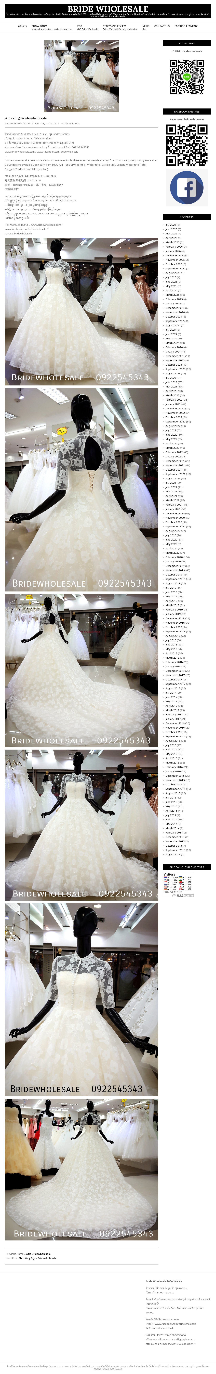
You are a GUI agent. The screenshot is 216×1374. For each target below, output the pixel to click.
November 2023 (175, 360)
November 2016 (175, 727)
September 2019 (175, 579)
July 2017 (171, 692)
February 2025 (174, 299)
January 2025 (173, 303)
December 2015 (175, 775)
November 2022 (175, 412)
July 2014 (171, 815)
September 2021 (175, 474)
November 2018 (175, 622)
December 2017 (175, 670)
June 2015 (171, 802)
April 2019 (171, 600)
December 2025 (175, 255)
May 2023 (171, 386)
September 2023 (175, 369)
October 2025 (174, 264)
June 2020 (171, 539)
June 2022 (171, 434)
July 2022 (171, 430)
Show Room (72, 123)
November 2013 (175, 841)
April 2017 (171, 705)
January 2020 (173, 561)
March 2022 (172, 447)
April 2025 (171, 290)
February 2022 (174, 452)
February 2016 (174, 767)
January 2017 (173, 718)
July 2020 (171, 535)
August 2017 (173, 688)
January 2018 (173, 666)
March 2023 (172, 395)
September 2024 (175, 321)
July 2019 (171, 587)
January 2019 (173, 614)
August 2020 (173, 530)
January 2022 (173, 456)
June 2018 (171, 644)
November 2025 (175, 259)
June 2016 (171, 749)
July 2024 (171, 329)
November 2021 (175, 465)
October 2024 (174, 316)
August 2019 (173, 583)
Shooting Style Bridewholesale (38, 1258)
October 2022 (174, 417)
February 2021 (174, 504)
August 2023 (173, 373)
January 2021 (173, 509)
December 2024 (175, 307)
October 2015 (174, 784)
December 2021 (175, 460)
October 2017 (174, 679)
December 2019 (175, 565)
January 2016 (173, 771)
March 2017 (172, 710)
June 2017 (171, 697)
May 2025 (171, 286)
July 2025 (171, 277)
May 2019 (171, 596)
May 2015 (171, 806)
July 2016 (171, 745)
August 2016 (173, 740)
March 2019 (172, 605)
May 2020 (171, 544)
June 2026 (171, 229)
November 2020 (175, 517)
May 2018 (171, 649)
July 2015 (171, 797)
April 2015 (171, 810)
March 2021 (172, 500)
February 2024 (174, 347)
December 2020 (175, 513)
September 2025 (175, 268)
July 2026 (171, 224)
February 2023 (174, 399)
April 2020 (171, 548)
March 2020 (172, 552)
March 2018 (172, 657)
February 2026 (174, 246)
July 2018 (171, 640)
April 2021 (171, 495)
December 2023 (175, 356)
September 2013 (175, 850)
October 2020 (174, 522)
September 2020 (175, 526)
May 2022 (171, 439)
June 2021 (171, 487)
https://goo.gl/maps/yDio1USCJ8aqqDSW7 (170, 1343)
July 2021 (171, 482)
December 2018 (175, 618)
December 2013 (175, 837)
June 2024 (171, 334)
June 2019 (171, 592)
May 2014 (171, 823)
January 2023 (173, 404)
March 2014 (172, 828)
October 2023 (174, 364)
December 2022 (175, 408)
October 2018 (174, 627)
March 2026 (172, 242)
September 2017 (175, 683)
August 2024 (173, 325)
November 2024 (175, 312)
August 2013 (173, 854)
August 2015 (173, 793)
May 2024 (171, 338)
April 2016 (171, 758)
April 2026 (171, 237)
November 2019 (175, 570)
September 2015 (175, 788)
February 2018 (174, 662)
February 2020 (174, 557)
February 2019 (174, 609)
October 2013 (174, 845)
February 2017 (174, 714)
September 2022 (175, 421)
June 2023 (171, 382)
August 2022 (173, 426)
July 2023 (171, 377)
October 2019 (174, 574)
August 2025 (173, 272)
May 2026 (171, 233)
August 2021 (173, 478)
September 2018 (175, 631)
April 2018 (171, 653)
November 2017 (175, 675)
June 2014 (171, 819)
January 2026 (173, 251)
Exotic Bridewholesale (37, 1253)
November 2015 (175, 780)
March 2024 (172, 342)
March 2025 (172, 294)
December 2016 (175, 723)
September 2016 (175, 736)
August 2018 (173, 635)
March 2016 (172, 762)
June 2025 (171, 281)
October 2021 (174, 469)
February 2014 (174, 832)
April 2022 (171, 443)
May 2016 (171, 753)
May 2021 (171, 491)
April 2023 (171, 391)
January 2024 (173, 351)
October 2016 (174, 732)
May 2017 (171, 701)
